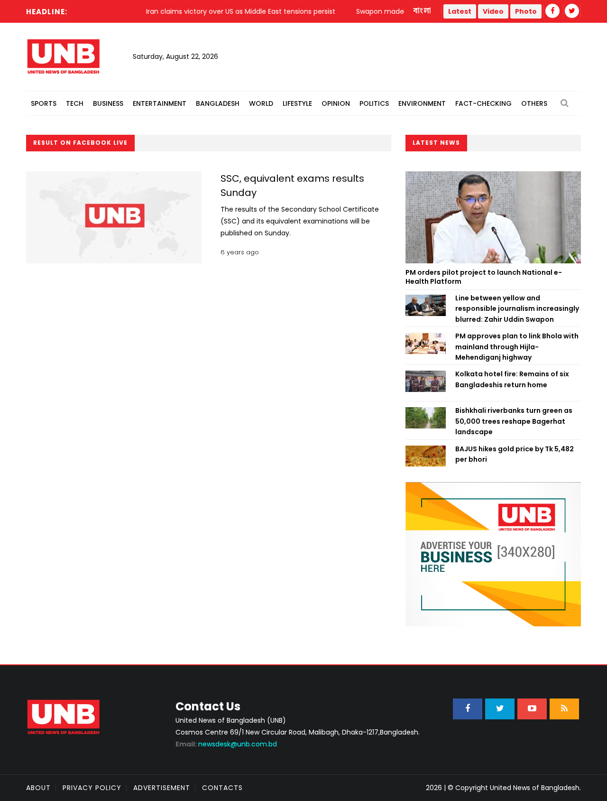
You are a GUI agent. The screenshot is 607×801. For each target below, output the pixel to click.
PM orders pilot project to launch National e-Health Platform (483, 277)
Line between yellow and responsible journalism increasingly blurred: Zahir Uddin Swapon (517, 308)
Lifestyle (297, 103)
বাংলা (423, 11)
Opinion (336, 103)
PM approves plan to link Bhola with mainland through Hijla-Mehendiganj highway (517, 346)
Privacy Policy (92, 787)
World (261, 103)
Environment (422, 103)
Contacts (222, 787)
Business (108, 103)
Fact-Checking (483, 103)
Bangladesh (217, 103)
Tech (74, 103)
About (38, 787)
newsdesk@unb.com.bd (226, 744)
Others (534, 103)
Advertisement (161, 787)
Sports (43, 103)
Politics (374, 103)
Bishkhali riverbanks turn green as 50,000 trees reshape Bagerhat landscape (513, 421)
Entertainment (159, 103)
